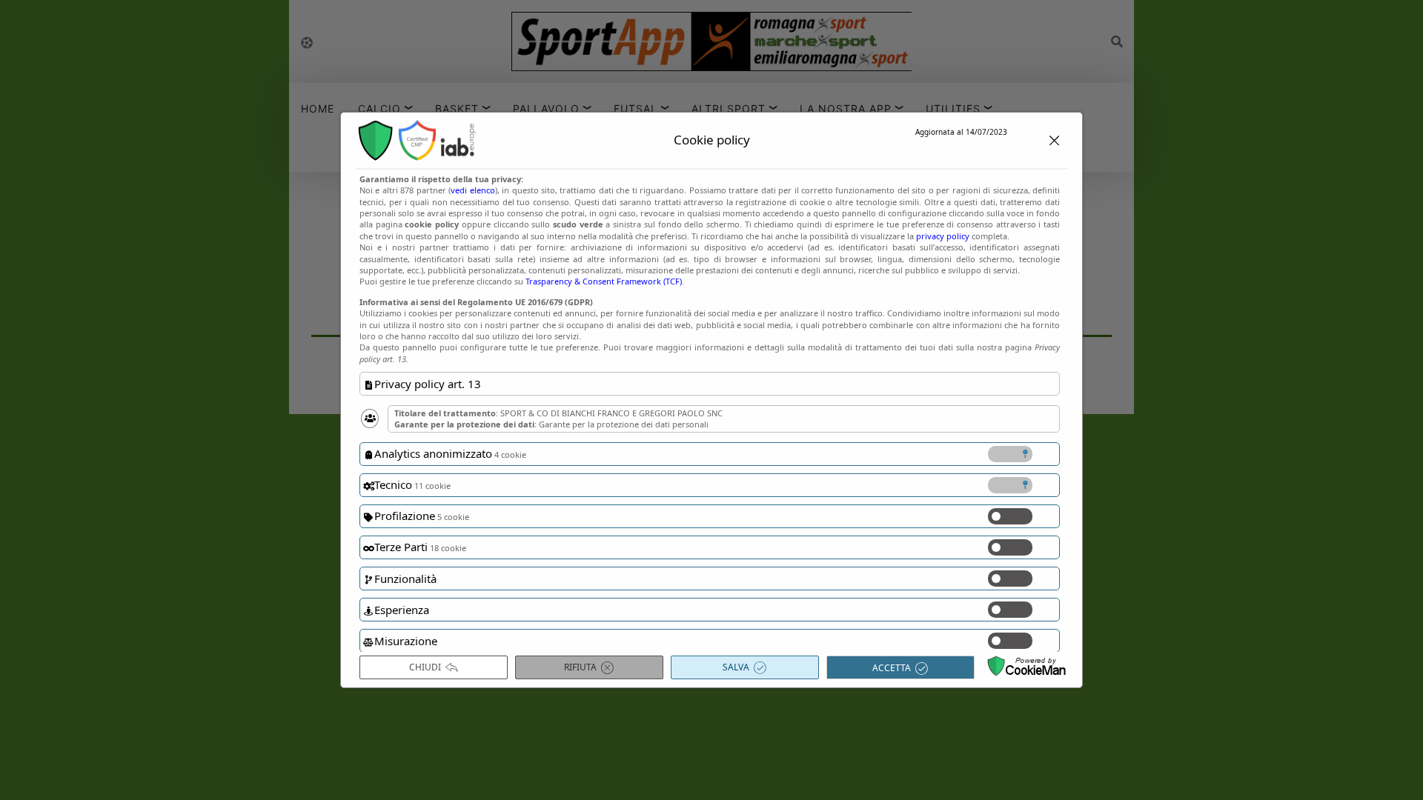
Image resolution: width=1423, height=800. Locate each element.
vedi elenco (472, 190)
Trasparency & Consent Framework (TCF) (603, 281)
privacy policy (942, 235)
